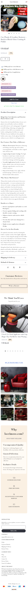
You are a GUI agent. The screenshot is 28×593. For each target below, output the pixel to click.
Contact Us (4, 559)
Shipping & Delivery (6, 546)
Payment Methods (6, 544)
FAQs (3, 542)
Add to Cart (14, 99)
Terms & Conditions (6, 563)
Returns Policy (5, 549)
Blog (3, 554)
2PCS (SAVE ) (6, 84)
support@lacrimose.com (7, 537)
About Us (4, 556)
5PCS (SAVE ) (6, 91)
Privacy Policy (5, 561)
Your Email (5, 526)
